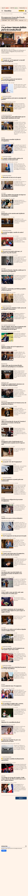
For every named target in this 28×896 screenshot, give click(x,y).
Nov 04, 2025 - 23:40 (10, 369)
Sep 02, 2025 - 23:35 (13, 557)
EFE (2, 614)
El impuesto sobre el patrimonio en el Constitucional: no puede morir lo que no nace (13, 443)
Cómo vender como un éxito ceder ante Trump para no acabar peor (12, 593)
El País (25, 13)
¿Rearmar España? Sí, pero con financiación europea (11, 740)
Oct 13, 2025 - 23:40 (10, 446)
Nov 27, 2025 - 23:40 (10, 311)
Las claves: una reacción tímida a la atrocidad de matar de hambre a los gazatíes (11, 574)
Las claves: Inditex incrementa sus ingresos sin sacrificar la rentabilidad (13, 195)
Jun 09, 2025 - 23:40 (10, 688)
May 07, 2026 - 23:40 (10, 217)
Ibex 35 (12, 20)
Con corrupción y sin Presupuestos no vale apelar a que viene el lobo (12, 649)
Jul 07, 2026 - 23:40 (10, 82)
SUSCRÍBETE (21, 10)
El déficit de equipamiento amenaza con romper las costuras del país (12, 385)
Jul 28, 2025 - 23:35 (10, 577)
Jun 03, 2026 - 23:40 (10, 198)
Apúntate (4, 850)
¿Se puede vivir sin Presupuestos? (12, 461)
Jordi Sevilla (3, 101)
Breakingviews (4, 401)
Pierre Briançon (4, 406)
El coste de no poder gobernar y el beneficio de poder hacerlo (11, 252)
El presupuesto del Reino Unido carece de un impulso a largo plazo (13, 308)
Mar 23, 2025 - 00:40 (14, 743)
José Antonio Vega (4, 63)
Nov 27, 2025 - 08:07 (15, 331)
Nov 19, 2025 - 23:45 (13, 350)
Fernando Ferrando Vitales (6, 179)
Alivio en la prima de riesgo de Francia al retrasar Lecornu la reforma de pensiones (13, 423)
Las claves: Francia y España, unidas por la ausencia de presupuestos (13, 271)
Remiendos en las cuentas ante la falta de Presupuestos (13, 214)
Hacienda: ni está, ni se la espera (12, 177)
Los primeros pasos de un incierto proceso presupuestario (11, 80)
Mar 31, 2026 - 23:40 (14, 236)
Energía (16, 20)
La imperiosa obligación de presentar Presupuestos (12, 500)
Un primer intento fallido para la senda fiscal (13, 28)
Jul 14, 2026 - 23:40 (10, 49)
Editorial (3, 25)
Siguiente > (21, 798)
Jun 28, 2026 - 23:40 (11, 101)
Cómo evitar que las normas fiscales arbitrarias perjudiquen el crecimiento (12, 366)
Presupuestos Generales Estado (13, 17)
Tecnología (21, 20)
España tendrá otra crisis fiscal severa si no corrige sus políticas (13, 668)
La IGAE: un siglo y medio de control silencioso (12, 233)
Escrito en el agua (5, 382)
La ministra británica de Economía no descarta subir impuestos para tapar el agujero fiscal (13, 611)
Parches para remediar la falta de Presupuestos (10, 140)
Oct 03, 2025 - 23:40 (13, 483)
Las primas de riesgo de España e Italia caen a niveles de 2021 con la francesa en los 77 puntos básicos (13, 779)
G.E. (2, 426)
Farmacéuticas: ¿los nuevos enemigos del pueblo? (13, 99)
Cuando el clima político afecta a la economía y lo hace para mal (12, 159)
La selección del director (6, 115)
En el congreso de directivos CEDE (8, 325)
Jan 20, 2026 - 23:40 (13, 255)
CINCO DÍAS (3, 49)
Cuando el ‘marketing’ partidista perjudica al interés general (13, 289)
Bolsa (9, 20)
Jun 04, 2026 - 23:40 (16, 179)
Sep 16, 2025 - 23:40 (10, 520)
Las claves (3, 193)
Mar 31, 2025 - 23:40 (13, 707)
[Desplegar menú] (2, 10)
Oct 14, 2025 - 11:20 (7, 426)
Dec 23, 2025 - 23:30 (10, 273)
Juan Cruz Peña (4, 331)
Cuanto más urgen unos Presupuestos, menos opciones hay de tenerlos (12, 554)
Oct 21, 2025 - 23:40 (13, 387)
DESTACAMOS (4, 20)
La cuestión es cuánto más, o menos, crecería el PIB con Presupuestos (12, 704)
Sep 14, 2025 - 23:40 (11, 538)
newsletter (4, 846)
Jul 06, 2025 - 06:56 (7, 614)
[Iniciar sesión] (26, 10)
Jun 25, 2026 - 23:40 (13, 120)
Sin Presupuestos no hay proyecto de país (14, 536)
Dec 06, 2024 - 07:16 (12, 782)
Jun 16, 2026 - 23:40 (13, 162)
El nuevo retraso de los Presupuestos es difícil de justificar (12, 347)
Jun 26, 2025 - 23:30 (13, 633)
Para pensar (3, 287)
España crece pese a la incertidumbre (11, 518)
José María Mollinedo (5, 743)
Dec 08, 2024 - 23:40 (11, 762)
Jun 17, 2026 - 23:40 (10, 143)
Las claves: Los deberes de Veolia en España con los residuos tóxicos (13, 630)
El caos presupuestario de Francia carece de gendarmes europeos (13, 403)
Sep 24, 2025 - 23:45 (10, 503)
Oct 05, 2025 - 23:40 (11, 464)
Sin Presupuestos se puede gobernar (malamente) (12, 480)
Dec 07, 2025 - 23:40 (11, 292)
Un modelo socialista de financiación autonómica (12, 759)
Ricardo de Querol (5, 120)
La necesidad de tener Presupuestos (11, 686)
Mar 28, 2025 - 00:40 (10, 724)
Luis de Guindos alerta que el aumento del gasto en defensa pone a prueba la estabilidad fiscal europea (13, 328)
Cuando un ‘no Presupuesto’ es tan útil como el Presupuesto (13, 61)
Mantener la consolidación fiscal (10, 722)
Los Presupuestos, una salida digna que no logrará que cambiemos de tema (13, 117)
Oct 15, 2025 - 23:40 (12, 406)
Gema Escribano (4, 782)
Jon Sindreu (3, 311)
